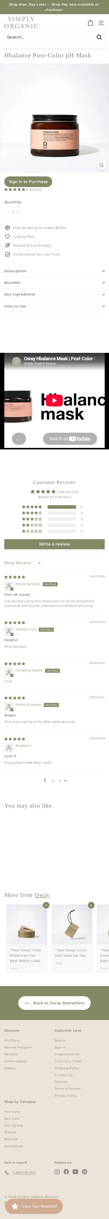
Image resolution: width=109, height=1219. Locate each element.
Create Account (67, 1054)
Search (60, 1040)
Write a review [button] (54, 544)
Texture (10, 1132)
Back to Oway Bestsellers (58, 1002)
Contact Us (63, 1075)
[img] (14, 577)
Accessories (13, 1146)
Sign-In (60, 1047)
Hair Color (12, 1112)
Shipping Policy (67, 1068)
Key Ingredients (19, 294)
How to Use (15, 306)
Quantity (13, 202)
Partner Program (18, 1047)
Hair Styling (13, 1125)
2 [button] (53, 781)
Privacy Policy (66, 1096)
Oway (13, 874)
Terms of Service (68, 1088)
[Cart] (90, 22)
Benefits (12, 282)
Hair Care (11, 1118)
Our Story (12, 1040)
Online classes (15, 1061)
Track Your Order (68, 1061)
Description (15, 271)
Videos (9, 1068)
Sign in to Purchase (28, 181)
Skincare (11, 1139)
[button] (15, 189)
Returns (61, 1082)
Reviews (10, 1054)
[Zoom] (101, 165)
